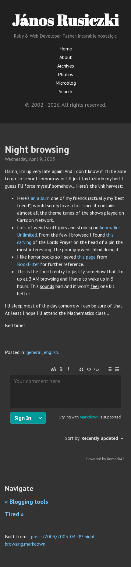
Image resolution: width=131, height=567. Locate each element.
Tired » (14, 514)
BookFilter (28, 264)
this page (86, 257)
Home (65, 49)
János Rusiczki (65, 19)
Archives (65, 66)
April (33, 159)
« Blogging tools (26, 502)
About (65, 57)
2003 (49, 159)
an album (40, 198)
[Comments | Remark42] (65, 414)
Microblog (65, 83)
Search (65, 91)
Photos (65, 74)
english (51, 352)
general (34, 352)
